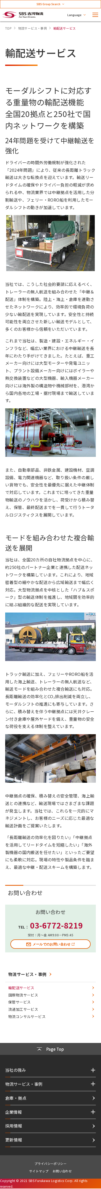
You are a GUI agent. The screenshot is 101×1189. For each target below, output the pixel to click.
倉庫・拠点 (15, 1098)
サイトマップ (38, 1171)
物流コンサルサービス (27, 1016)
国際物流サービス (23, 995)
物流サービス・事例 (27, 974)
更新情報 (13, 1140)
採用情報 (13, 1126)
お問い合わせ (62, 1171)
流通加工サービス (23, 1009)
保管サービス (19, 1002)
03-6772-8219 (56, 925)
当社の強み (15, 1070)
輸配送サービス (21, 987)
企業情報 (13, 1112)
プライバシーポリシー (50, 1163)
